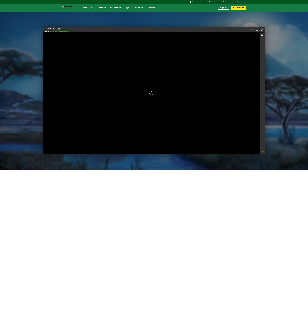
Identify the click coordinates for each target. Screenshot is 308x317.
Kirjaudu (223, 8)
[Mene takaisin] (262, 29)
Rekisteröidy (238, 8)
